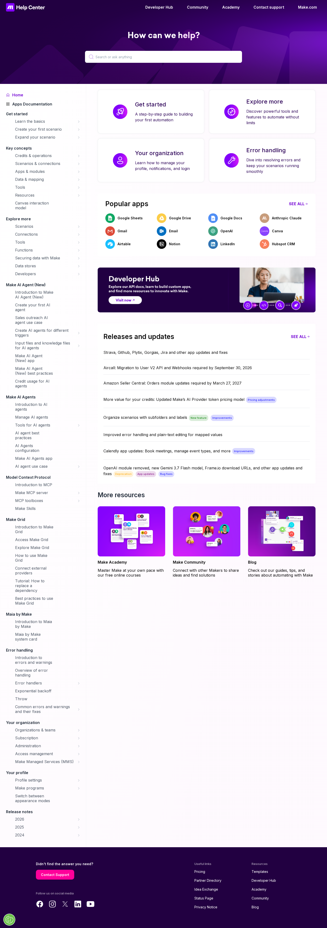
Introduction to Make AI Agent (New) (34, 294)
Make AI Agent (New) (26, 284)
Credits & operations (33, 155)
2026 (19, 819)
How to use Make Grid (31, 558)
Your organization (23, 722)
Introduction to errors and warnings (33, 660)
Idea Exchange (206, 889)
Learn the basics (30, 121)
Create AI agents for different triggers (41, 333)
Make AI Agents (21, 397)
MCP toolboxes (29, 500)
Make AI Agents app (33, 458)
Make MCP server (31, 492)
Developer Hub (159, 7)
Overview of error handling (31, 672)
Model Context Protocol (28, 477)
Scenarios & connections (37, 163)
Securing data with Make (37, 258)
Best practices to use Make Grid (34, 601)
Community (197, 7)
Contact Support (55, 875)
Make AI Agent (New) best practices (34, 371)
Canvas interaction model (32, 205)
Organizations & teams (35, 730)
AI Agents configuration (27, 448)
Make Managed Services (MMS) (44, 761)
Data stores (25, 265)
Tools (20, 187)
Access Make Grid (31, 539)
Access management (34, 753)
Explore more (18, 218)
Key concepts (19, 148)
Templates (260, 872)
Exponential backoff (33, 691)
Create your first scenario (38, 129)
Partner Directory (207, 880)
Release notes (19, 811)
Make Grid (15, 519)
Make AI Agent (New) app (28, 358)
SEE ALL (296, 204)
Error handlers (28, 683)
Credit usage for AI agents (32, 383)
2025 (19, 827)
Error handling (19, 650)
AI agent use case (31, 466)
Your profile (17, 772)
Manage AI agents (31, 417)
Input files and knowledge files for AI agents (42, 345)
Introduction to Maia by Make (33, 624)
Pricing (199, 872)
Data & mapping (29, 179)
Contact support (269, 7)
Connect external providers (30, 570)
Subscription (26, 737)
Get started (17, 113)
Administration (28, 745)
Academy (231, 7)
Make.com (307, 7)
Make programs (29, 788)
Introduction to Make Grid (34, 529)
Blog (255, 907)
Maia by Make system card (28, 637)
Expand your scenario (35, 137)
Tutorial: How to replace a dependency (30, 585)
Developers (25, 273)
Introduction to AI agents (31, 407)
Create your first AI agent (32, 307)
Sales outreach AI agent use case (31, 320)
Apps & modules (30, 171)
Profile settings (28, 780)
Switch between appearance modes (32, 798)
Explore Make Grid (32, 547)
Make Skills (25, 508)
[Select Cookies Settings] (9, 920)
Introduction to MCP (33, 484)
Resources (24, 195)
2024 (19, 835)
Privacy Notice (205, 907)
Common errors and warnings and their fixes (42, 709)
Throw (21, 698)
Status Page (203, 898)
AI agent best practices (27, 435)
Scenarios (24, 226)
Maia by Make (19, 614)
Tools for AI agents (32, 425)
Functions (24, 250)
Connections (26, 234)
